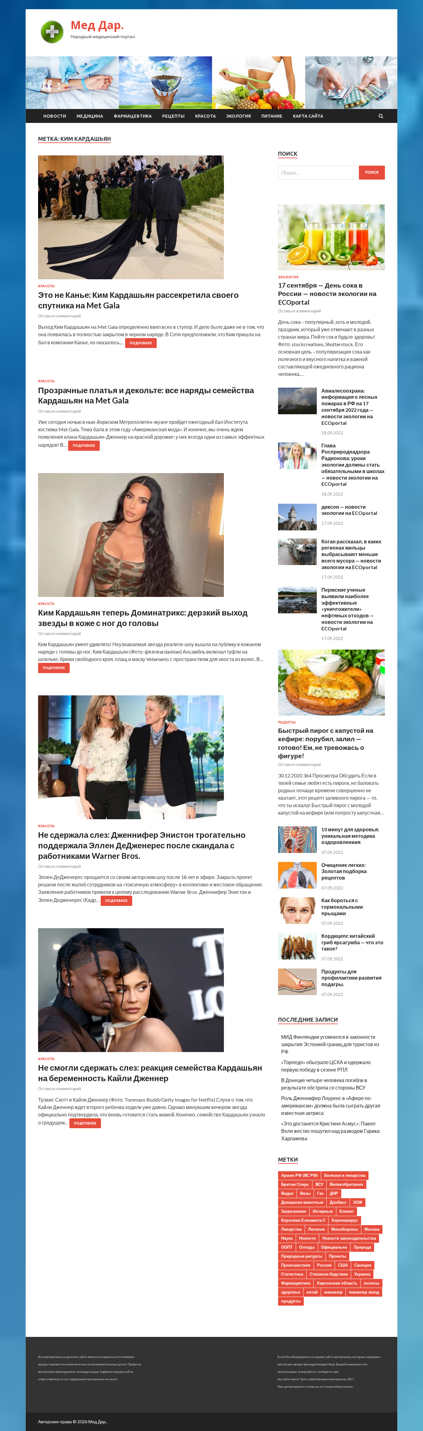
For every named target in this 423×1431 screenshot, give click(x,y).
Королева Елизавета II (303, 1220)
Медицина (89, 116)
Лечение (316, 1229)
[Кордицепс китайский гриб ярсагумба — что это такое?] (297, 957)
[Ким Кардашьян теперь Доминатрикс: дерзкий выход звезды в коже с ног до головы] (152, 537)
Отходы (307, 1247)
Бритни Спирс (295, 1184)
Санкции (362, 1265)
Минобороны (344, 1229)
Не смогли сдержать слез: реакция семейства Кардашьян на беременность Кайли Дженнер (150, 1073)
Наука (287, 1238)
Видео (287, 1193)
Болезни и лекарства (344, 1175)
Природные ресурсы (301, 1256)
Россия (324, 1265)
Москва (371, 1229)
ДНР (334, 1193)
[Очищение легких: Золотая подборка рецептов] (297, 886)
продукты (291, 1300)
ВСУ (319, 1184)
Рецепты (173, 116)
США (343, 1265)
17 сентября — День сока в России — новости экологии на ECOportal (327, 293)
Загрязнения (293, 1211)
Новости (54, 116)
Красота (205, 116)
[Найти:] (331, 173)
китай (312, 1292)
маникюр (333, 1292)
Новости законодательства (349, 1238)
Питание (271, 116)
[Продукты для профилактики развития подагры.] (297, 993)
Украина (362, 1274)
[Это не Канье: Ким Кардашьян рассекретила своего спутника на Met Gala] (152, 219)
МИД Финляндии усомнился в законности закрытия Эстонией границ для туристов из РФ (330, 1044)
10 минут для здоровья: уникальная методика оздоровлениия (350, 835)
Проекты (337, 1256)
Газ (320, 1193)
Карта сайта (308, 116)
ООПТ (287, 1247)
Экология (238, 116)
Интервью (323, 1211)
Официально (334, 1247)
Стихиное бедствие (329, 1274)
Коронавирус (345, 1220)
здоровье (290, 1292)
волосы (371, 1283)
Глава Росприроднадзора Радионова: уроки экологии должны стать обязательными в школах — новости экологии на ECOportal (353, 464)
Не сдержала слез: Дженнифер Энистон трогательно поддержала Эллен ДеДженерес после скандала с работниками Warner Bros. (142, 845)
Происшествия (296, 1265)
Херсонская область (337, 1283)
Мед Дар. (97, 25)
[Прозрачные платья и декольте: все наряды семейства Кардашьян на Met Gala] (152, 374)
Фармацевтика (133, 116)
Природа (362, 1247)
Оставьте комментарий (59, 315)
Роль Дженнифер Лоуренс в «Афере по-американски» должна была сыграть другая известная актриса (330, 1105)
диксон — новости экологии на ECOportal (349, 510)
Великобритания (346, 1184)
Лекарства (291, 1229)
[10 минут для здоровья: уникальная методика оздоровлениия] (297, 851)
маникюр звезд (364, 1292)
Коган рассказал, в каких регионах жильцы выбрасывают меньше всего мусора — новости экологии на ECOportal (351, 554)
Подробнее (141, 343)
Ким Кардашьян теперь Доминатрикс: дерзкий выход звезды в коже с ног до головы (143, 617)
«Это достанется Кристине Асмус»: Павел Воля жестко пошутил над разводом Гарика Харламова (330, 1130)
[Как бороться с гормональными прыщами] (297, 922)
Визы (305, 1193)
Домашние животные (302, 1202)
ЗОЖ (357, 1202)
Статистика (292, 1274)
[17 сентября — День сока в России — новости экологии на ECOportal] (331, 271)
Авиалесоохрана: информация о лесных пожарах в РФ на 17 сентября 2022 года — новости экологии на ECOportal (349, 407)
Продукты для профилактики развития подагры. (351, 977)
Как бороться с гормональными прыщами (342, 906)
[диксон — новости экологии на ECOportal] (297, 528)
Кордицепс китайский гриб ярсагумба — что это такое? (352, 942)
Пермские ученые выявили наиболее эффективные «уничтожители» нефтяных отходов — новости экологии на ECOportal (347, 609)
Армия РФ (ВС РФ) (299, 1175)
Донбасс (338, 1202)
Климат (346, 1211)
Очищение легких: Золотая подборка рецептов (344, 871)
